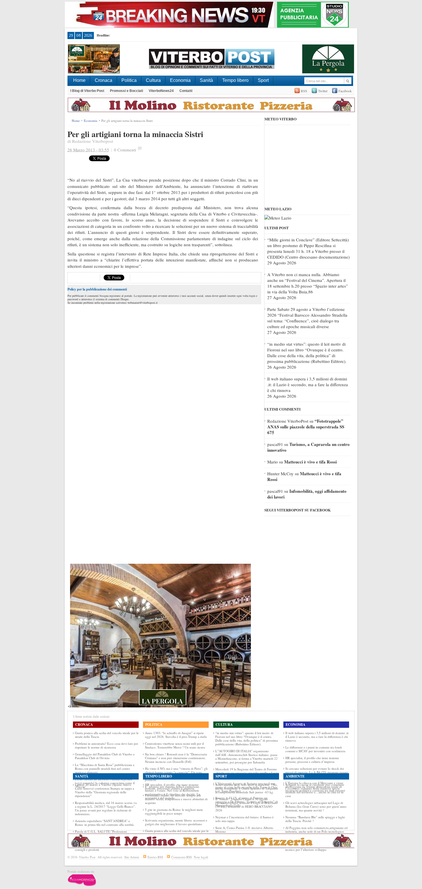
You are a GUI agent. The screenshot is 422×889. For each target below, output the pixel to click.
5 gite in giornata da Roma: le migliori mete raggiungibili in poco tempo (174, 811)
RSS (304, 90)
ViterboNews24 (161, 91)
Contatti (185, 91)
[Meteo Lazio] (277, 218)
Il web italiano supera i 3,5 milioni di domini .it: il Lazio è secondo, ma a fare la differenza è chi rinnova (307, 384)
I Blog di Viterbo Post (87, 91)
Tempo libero (235, 80)
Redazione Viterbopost (92, 141)
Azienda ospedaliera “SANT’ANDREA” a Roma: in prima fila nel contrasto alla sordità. (104, 823)
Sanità (206, 80)
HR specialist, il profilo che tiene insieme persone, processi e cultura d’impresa (312, 760)
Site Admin (131, 857)
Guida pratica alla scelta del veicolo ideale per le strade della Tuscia (107, 735)
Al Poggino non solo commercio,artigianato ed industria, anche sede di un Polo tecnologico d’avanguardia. (316, 831)
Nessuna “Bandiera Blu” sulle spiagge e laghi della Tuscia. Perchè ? (315, 819)
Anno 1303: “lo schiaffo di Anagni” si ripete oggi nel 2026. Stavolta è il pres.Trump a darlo (176, 735)
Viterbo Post (87, 857)
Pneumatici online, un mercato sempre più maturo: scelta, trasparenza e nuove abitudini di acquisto (176, 799)
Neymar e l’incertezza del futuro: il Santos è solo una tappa (244, 819)
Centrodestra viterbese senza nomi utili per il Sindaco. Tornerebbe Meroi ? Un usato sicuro (175, 745)
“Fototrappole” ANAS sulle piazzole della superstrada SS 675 (305, 427)
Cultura (153, 80)
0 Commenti (125, 150)
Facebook (345, 90)
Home (79, 80)
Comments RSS (181, 857)
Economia (180, 80)
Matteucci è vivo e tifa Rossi (310, 462)
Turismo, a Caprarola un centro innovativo (308, 447)
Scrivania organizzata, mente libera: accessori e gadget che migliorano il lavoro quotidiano (176, 822)
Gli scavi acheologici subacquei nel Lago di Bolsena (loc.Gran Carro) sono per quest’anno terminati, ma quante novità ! (315, 806)
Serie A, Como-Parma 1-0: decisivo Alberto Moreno (244, 829)
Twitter (323, 90)
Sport (263, 80)
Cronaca (103, 80)
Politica (129, 80)
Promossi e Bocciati (126, 91)
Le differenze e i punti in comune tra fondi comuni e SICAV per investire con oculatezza (315, 749)
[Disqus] (164, 377)
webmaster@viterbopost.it (142, 303)
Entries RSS (155, 857)
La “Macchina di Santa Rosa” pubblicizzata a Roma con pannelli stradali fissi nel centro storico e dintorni (104, 768)
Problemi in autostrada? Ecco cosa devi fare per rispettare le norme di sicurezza (106, 745)
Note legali (201, 857)
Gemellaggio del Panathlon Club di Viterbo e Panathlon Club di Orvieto (105, 756)
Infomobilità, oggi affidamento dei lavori (306, 494)
